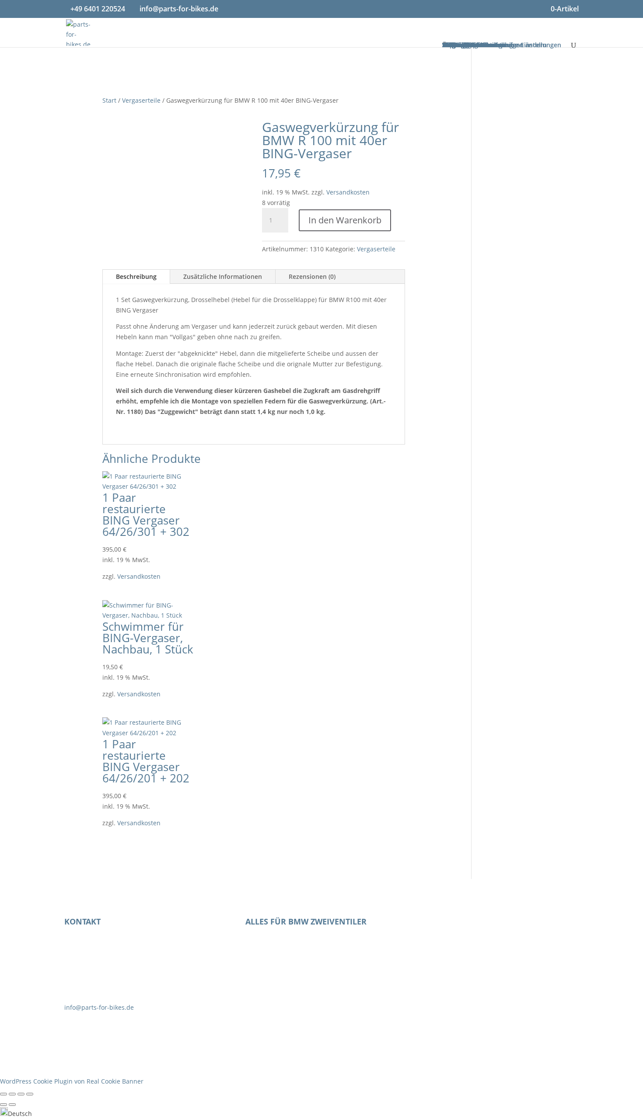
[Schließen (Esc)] (29, 1094)
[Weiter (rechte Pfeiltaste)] (12, 1104)
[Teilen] (20, 1094)
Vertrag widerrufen (474, 925)
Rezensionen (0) (312, 276)
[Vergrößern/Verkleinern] (3, 1094)
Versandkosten (348, 192)
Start (109, 100)
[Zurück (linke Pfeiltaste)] (3, 1104)
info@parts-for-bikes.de (99, 1007)
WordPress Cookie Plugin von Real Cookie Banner (71, 1081)
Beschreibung (136, 276)
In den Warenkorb (344, 220)
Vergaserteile (141, 100)
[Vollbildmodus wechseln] (12, 1094)
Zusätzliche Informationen (222, 276)
